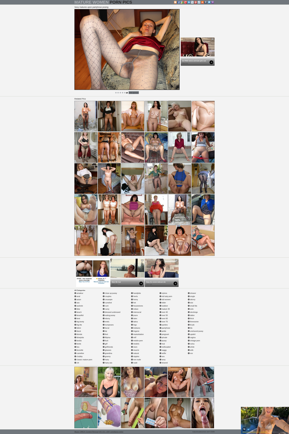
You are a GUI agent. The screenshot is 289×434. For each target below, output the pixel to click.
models (136, 344)
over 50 (164, 315)
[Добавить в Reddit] (199, 2)
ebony (107, 318)
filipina (107, 337)
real (163, 344)
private (164, 337)
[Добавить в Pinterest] (195, 2)
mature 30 (165, 309)
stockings (194, 312)
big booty (80, 322)
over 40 (164, 312)
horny (135, 299)
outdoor (164, 306)
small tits (193, 306)
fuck (106, 341)
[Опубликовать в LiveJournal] (192, 2)
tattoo (192, 315)
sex (163, 356)
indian (135, 309)
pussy (164, 341)
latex (135, 318)
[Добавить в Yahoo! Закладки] (212, 2)
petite (163, 331)
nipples (136, 356)
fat (106, 331)
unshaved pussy (196, 331)
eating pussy (110, 315)
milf (134, 337)
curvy (107, 309)
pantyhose (165, 328)
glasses (108, 350)
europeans (109, 325)
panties (164, 325)
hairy (107, 360)
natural (136, 353)
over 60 (164, 318)
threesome (194, 322)
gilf (106, 344)
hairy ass (108, 363)
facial (107, 328)
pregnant (165, 334)
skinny (192, 299)
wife (191, 350)
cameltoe (80, 353)
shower (193, 293)
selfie (163, 353)
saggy (164, 350)
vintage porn (195, 341)
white (192, 347)
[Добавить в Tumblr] (205, 2)
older (163, 303)
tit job (192, 325)
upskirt (192, 334)
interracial (137, 312)
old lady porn (166, 296)
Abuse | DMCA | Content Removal (86, 432)
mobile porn (138, 341)
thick (192, 318)
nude (135, 363)
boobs (79, 341)
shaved (164, 363)
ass (77, 303)
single (192, 296)
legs (135, 325)
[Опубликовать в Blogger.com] (175, 2)
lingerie (136, 331)
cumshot (108, 303)
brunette (79, 350)
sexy (163, 360)
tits (191, 328)
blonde (79, 334)
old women (166, 299)
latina (135, 322)
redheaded (165, 347)
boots (78, 344)
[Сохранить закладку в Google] (182, 2)
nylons (164, 293)
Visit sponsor (133, 93)
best (78, 318)
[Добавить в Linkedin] (189, 2)
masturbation (138, 334)
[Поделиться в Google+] (185, 2)
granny (108, 356)
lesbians (136, 328)
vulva (192, 344)
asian (78, 299)
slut (191, 303)
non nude (137, 360)
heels (135, 296)
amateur (79, 293)
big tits (79, 325)
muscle (136, 350)
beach (79, 312)
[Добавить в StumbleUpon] (202, 2)
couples (108, 296)
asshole (79, 306)
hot (134, 303)
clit (77, 363)
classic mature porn (84, 360)
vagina (193, 337)
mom (135, 347)
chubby (79, 356)
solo (191, 309)
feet (106, 334)
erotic (107, 322)
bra (77, 347)
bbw (78, 309)
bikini (78, 328)
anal (78, 296)
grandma (108, 353)
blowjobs (80, 337)
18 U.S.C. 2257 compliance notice (111, 432)
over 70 (164, 322)
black (78, 331)
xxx (191, 353)
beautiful (80, 315)
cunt (106, 306)
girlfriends (109, 347)
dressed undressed (112, 312)
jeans (135, 315)
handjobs (137, 293)
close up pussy (111, 293)
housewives (138, 306)
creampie (108, 299)
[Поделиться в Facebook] (178, 2)
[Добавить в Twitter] (209, 2)
